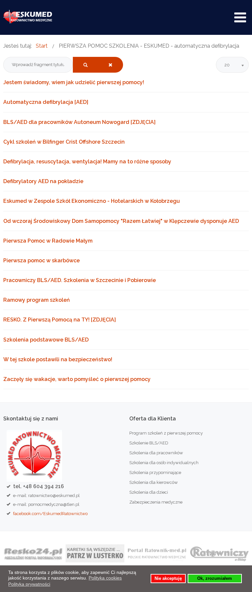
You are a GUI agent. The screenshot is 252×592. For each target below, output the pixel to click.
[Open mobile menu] (240, 17)
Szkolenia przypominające (155, 472)
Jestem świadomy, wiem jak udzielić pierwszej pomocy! (73, 82)
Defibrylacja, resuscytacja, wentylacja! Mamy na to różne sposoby (87, 161)
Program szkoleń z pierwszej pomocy (166, 433)
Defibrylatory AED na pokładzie (43, 181)
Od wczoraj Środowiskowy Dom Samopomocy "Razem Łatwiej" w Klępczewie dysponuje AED (121, 221)
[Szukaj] (85, 65)
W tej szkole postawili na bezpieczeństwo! (57, 359)
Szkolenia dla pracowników (156, 452)
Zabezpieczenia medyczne (155, 502)
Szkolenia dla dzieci (148, 492)
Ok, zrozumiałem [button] (214, 578)
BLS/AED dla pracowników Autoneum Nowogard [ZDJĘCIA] (79, 122)
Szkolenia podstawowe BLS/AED (46, 340)
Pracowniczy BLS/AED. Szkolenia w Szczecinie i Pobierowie (79, 280)
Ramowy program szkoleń (36, 300)
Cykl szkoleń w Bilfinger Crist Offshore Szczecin (64, 142)
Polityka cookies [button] (105, 577)
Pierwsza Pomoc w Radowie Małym (48, 241)
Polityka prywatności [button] (29, 584)
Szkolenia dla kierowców (153, 482)
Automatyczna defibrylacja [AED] (45, 102)
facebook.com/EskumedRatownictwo (50, 513)
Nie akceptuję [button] (168, 578)
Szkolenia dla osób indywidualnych (164, 462)
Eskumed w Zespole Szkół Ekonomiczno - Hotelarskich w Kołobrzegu (91, 201)
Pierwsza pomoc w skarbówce (41, 260)
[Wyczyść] (110, 65)
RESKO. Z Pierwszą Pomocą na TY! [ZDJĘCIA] (59, 320)
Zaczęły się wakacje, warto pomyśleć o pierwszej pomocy (77, 379)
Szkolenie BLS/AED (148, 442)
